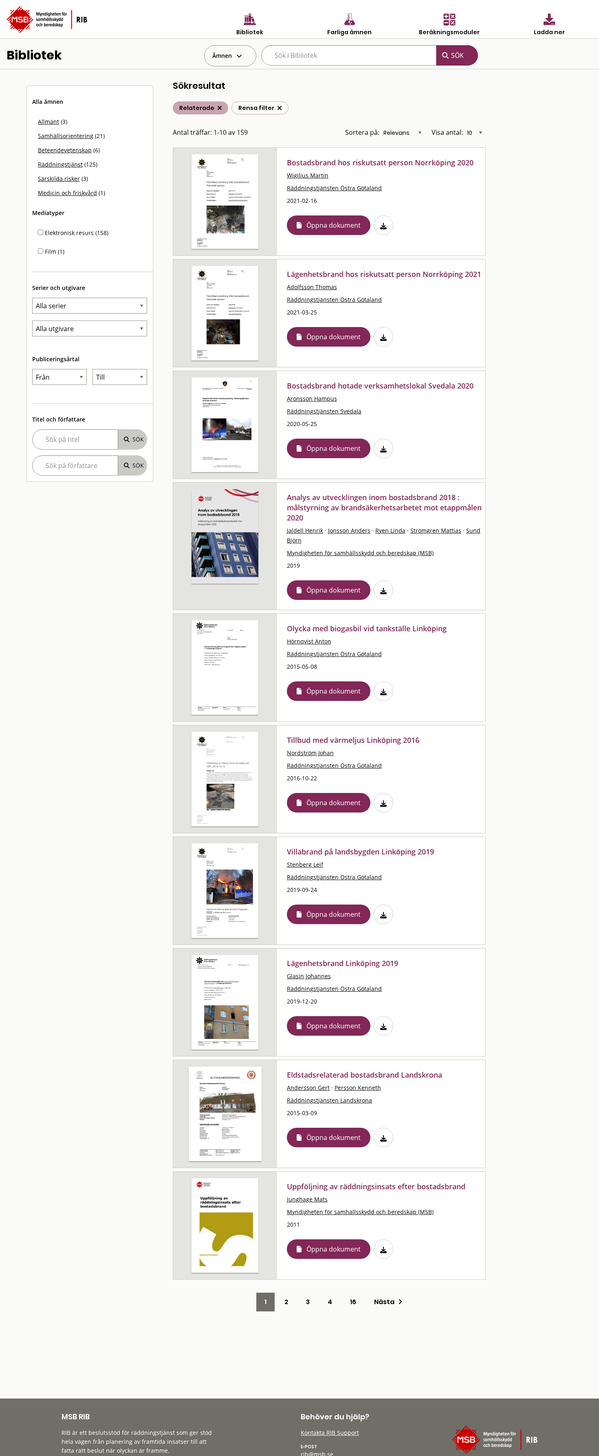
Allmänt (48, 121)
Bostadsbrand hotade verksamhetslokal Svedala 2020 (380, 386)
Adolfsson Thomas (312, 287)
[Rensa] (279, 107)
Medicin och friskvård (67, 193)
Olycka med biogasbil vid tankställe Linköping (367, 628)
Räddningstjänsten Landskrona (329, 1100)
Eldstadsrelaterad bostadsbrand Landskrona (364, 1075)
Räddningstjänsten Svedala (324, 411)
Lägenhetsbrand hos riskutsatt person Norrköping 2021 (384, 274)
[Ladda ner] (383, 225)
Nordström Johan (310, 753)
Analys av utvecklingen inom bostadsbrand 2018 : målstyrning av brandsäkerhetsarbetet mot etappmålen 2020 (384, 507)
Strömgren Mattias (435, 530)
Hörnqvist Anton (309, 641)
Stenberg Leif (305, 864)
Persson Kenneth (358, 1087)
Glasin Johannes (309, 976)
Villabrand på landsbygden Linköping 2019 (360, 851)
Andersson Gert (308, 1087)
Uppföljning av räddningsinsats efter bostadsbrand (376, 1186)
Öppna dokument (333, 225)
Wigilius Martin (307, 175)
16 (353, 1302)
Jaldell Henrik (305, 530)
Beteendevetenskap (65, 150)
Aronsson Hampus (312, 398)
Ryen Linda (390, 530)
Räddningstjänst (60, 164)
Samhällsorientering (65, 136)
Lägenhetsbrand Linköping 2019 (342, 963)
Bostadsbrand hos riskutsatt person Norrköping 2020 (380, 162)
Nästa (386, 1302)
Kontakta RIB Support (330, 1432)
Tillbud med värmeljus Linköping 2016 (353, 740)
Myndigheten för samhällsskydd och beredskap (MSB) (360, 553)
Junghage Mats (307, 1199)
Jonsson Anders (349, 530)
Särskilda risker (59, 178)
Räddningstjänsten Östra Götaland (334, 188)
